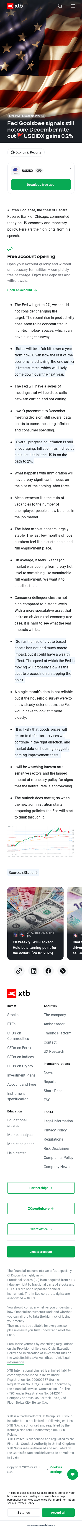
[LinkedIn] (33, 970)
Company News (56, 1166)
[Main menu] (72, 5)
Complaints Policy (59, 1157)
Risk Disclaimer (56, 1148)
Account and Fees (21, 1084)
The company (55, 1014)
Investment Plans (21, 1075)
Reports (50, 1081)
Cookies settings (56, 1469)
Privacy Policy (55, 1130)
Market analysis (20, 1134)
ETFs (11, 1023)
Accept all (58, 1512)
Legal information (58, 1120)
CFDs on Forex (19, 1047)
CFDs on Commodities (18, 1036)
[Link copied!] (19, 970)
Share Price (53, 1090)
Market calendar (20, 1143)
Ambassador (54, 1023)
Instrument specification (17, 1096)
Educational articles (17, 1122)
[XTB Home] (13, 6)
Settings (23, 1512)
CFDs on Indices (20, 1056)
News (48, 1072)
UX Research (54, 1051)
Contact (50, 1042)
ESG (47, 1099)
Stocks (12, 1014)
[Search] (60, 5)
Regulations (53, 1139)
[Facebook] (48, 970)
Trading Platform (58, 1033)
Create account (41, 1251)
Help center (16, 1152)
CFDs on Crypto (20, 1065)
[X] (62, 970)
